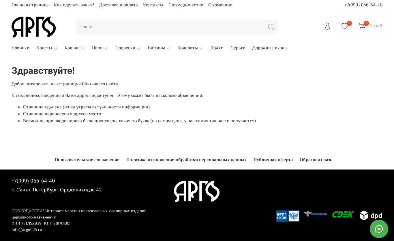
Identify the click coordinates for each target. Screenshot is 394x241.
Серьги (237, 48)
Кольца (72, 48)
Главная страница (30, 5)
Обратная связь (316, 160)
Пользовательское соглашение (87, 160)
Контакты (153, 5)
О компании (220, 5)
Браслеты (187, 48)
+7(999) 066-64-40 (363, 5)
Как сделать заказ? (74, 5)
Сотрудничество (185, 5)
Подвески (125, 48)
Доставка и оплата (118, 5)
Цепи (97, 48)
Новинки (20, 48)
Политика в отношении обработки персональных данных (186, 160)
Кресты (44, 48)
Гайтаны (156, 48)
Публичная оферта (273, 160)
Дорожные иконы (270, 48)
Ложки (217, 48)
